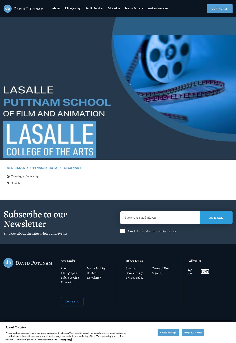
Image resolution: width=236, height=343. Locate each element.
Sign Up (157, 273)
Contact (92, 273)
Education (114, 8)
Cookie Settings (168, 332)
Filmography (72, 8)
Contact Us (220, 8)
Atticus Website (158, 8)
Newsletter (94, 278)
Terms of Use (160, 268)
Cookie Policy (134, 273)
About (56, 8)
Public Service (94, 8)
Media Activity (134, 8)
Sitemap (131, 268)
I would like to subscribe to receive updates (152, 231)
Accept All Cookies (193, 332)
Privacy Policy (134, 278)
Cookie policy (64, 339)
